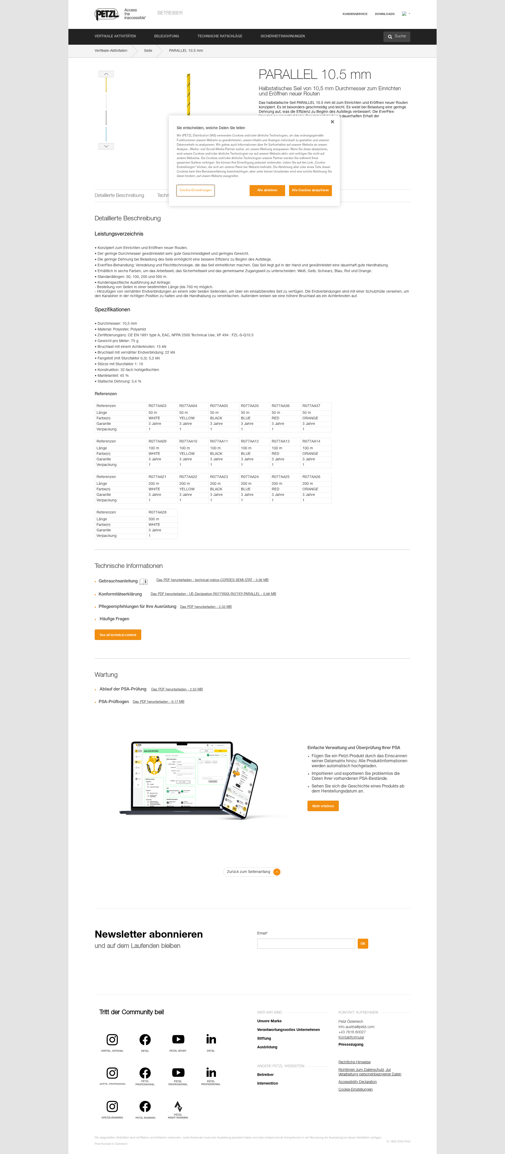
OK (363, 943)
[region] (254, 160)
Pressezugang (351, 1045)
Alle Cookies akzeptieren (310, 190)
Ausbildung (267, 1047)
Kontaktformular (351, 1038)
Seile (148, 51)
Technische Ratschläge (220, 36)
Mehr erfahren (323, 806)
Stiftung (264, 1039)
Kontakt (332, 34)
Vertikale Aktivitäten (115, 36)
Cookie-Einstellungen (195, 190)
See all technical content (118, 635)
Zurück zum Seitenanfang (248, 872)
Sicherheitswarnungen (283, 36)
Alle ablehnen (267, 190)
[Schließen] (332, 122)
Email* (262, 934)
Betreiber (170, 13)
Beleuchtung (166, 36)
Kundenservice (355, 14)
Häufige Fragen (338, 26)
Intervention (267, 1084)
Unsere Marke (269, 1021)
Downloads (385, 14)
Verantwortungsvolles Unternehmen (288, 1030)
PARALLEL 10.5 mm (186, 51)
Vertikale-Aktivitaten (111, 51)
